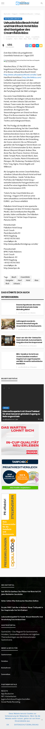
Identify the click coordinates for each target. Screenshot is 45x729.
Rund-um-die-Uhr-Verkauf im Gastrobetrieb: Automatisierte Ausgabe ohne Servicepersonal (29, 340)
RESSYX (4, 691)
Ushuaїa (35, 39)
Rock (29, 39)
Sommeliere (5, 674)
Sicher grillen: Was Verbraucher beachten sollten (19, 601)
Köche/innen (6, 668)
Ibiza (25, 39)
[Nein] (42, 719)
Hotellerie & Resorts (13, 19)
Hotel (20, 39)
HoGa (34, 408)
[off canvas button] (2, 3)
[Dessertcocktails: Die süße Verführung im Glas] (22, 403)
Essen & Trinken (9, 408)
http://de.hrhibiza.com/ (31, 77)
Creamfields (36, 37)
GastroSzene (23, 408)
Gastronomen (6, 655)
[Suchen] (42, 3)
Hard (15, 39)
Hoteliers (4, 661)
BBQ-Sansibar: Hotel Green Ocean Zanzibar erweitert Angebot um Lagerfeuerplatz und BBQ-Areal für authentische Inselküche (29, 359)
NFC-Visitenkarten (8, 696)
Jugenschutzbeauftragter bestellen (15, 699)
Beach (28, 37)
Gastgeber (9, 39)
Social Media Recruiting (10, 702)
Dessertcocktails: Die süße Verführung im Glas (21, 415)
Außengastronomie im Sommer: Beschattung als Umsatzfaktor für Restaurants (28, 323)
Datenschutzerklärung (26, 725)
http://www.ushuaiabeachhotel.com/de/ (20, 75)
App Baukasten (7, 694)
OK (7, 725)
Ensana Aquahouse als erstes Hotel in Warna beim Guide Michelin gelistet (28, 307)
